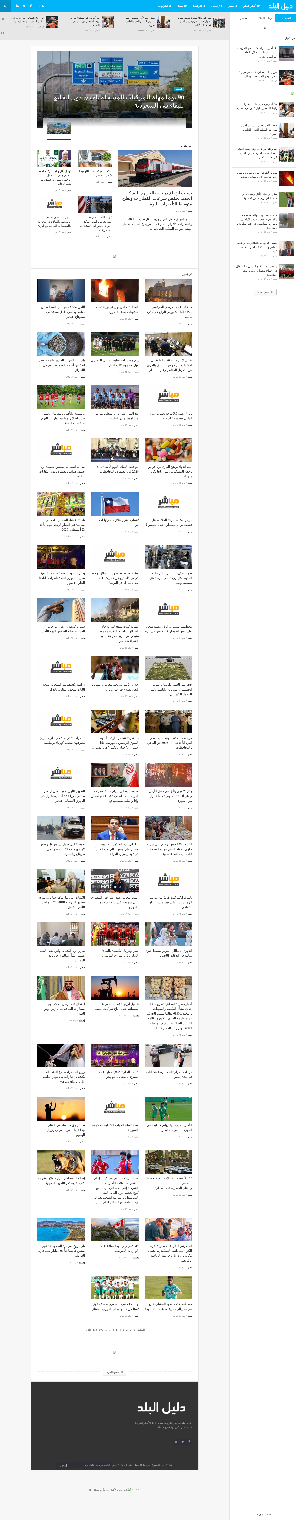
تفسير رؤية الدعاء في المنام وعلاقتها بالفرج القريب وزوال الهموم (65, 1129)
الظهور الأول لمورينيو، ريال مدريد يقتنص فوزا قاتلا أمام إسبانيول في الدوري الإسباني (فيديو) (62, 795)
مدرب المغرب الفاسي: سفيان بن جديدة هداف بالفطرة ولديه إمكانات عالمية (62, 471)
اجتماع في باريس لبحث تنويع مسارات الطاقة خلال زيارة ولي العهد (64, 1008)
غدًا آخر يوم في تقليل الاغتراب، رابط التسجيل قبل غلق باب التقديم (29, 21)
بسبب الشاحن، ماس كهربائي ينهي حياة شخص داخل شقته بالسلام (196, 21)
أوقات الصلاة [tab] (265, 18)
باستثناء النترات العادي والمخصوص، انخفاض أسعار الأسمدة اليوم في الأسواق (61, 365)
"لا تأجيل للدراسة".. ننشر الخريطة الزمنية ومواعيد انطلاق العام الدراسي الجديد (257, 52)
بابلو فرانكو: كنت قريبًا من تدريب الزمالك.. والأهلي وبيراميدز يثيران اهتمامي (170, 902)
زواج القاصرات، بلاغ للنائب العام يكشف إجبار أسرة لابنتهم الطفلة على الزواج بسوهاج (63, 1076)
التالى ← (86, 1329)
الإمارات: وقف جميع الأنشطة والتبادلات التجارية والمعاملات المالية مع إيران (54, 221)
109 (101, 1329)
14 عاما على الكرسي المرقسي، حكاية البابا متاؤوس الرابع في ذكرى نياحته (169, 311)
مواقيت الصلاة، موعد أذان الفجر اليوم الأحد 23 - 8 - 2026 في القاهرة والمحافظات (169, 742)
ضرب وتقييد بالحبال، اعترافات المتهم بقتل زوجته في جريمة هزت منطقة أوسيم (169, 577)
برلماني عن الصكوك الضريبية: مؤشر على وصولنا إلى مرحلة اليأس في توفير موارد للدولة (114, 849)
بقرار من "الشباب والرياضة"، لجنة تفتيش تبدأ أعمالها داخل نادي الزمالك (62, 955)
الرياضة (198, 5)
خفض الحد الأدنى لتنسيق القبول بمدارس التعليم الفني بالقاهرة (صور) (258, 129)
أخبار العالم (250, 5)
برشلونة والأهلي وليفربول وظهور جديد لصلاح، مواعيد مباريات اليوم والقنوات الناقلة (63, 418)
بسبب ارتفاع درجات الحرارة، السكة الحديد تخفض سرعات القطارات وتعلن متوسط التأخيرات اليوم (157, 198)
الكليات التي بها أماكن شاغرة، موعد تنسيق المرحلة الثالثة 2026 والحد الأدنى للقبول (61, 902)
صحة (181, 5)
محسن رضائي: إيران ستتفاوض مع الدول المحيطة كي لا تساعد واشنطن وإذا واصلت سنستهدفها (114, 795)
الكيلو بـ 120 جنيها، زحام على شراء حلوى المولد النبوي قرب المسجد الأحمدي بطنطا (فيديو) (169, 849)
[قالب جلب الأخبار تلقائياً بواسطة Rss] (110, 1489)
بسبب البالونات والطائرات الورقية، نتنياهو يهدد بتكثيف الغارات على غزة (257, 247)
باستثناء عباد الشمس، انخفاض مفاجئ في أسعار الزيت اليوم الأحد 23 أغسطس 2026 (62, 524)
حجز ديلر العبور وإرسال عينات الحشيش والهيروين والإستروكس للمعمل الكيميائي (170, 689)
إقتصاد (215, 5)
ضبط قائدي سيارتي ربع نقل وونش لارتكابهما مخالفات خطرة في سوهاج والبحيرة (62, 849)
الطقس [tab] (244, 18)
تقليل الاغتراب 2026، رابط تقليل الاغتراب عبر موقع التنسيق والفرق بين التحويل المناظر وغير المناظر (169, 365)
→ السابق (142, 1329)
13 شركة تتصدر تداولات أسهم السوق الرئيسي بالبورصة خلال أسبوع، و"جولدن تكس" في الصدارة (115, 742)
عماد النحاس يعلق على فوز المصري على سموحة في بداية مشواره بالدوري (114, 902)
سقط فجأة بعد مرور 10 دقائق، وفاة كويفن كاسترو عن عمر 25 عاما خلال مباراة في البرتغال (115, 577)
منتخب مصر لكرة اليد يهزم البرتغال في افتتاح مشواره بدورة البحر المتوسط (256, 270)
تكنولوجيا (163, 5)
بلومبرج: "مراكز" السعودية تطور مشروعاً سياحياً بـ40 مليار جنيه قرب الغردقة (61, 1250)
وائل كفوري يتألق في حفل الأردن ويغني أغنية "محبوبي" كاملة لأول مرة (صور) (170, 795)
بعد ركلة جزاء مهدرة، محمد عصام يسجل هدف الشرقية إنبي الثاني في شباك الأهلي (257, 153)
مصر (231, 5)
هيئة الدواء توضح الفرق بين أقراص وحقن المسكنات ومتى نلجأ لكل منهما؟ (170, 471)
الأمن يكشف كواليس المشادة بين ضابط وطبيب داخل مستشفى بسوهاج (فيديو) (63, 311)
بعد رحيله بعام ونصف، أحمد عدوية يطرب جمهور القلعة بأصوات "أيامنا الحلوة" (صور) (62, 577)
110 (95, 1329)
